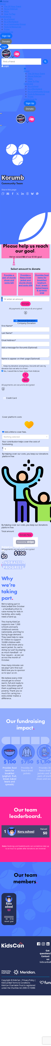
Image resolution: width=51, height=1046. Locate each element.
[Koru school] (11, 831)
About (3, 3)
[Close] (1, 125)
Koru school (25, 831)
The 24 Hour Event (12, 6)
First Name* (7, 326)
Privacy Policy (28, 980)
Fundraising (5, 16)
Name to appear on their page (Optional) (20, 358)
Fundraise (28, 83)
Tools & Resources (12, 26)
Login (4, 46)
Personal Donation (26, 321)
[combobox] (25, 436)
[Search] (45, 61)
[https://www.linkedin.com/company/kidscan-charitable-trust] (48, 943)
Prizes (7, 29)
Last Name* (7, 333)
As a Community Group (15, 24)
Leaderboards (6, 32)
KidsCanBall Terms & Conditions (15, 982)
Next (25, 380)
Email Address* (8, 340)
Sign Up (6, 35)
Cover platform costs (12, 417)
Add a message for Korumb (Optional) (19, 347)
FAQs (6, 11)
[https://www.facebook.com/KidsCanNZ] (38, 943)
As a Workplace (11, 21)
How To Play (9, 14)
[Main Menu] (1, 113)
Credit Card (11, 398)
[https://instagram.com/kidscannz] (43, 943)
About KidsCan (11, 8)
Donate (6, 41)
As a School (9, 19)
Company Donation (26, 323)
